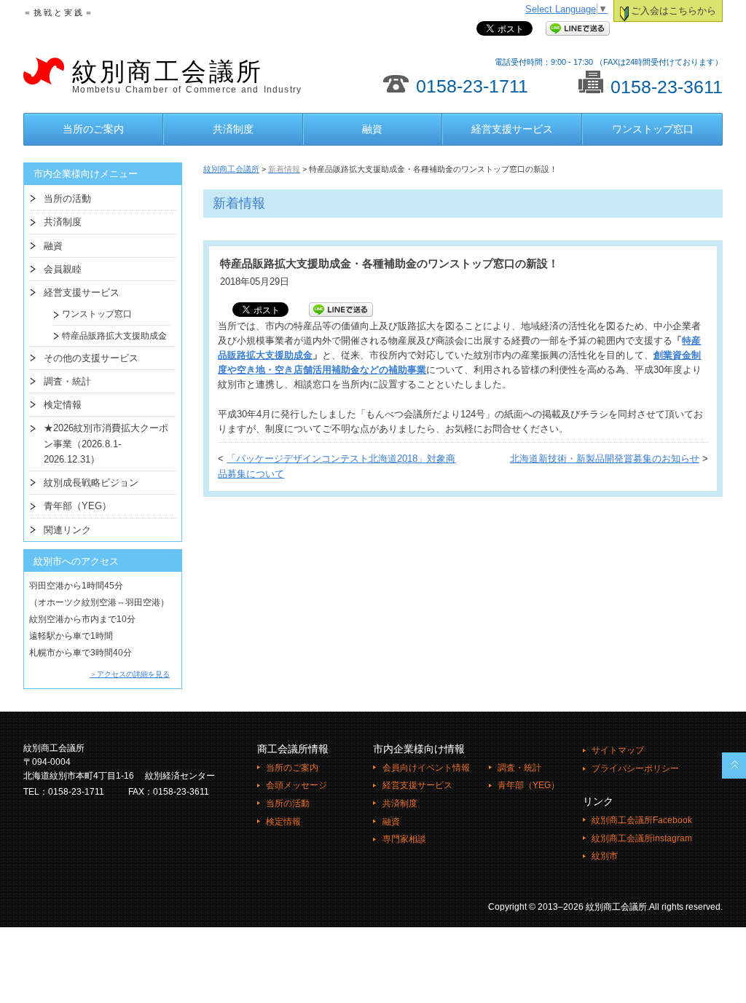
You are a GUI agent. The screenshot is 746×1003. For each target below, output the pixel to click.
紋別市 (605, 856)
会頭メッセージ (296, 785)
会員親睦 (63, 269)
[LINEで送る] (578, 29)
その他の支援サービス (91, 358)
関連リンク (67, 529)
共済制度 (233, 129)
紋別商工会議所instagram (642, 838)
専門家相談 (403, 839)
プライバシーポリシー (635, 768)
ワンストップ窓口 (653, 129)
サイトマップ (618, 750)
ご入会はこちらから (673, 11)
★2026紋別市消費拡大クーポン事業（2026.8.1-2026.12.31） (106, 443)
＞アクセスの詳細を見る (130, 674)
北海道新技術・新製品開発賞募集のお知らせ (604, 459)
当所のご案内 (93, 129)
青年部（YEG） (77, 505)
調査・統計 (67, 381)
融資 (372, 129)
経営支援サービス (512, 129)
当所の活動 (67, 198)
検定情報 (63, 404)
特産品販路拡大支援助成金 (110, 336)
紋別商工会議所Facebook (642, 820)
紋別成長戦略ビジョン (91, 482)
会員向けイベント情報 (425, 768)
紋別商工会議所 (187, 76)
